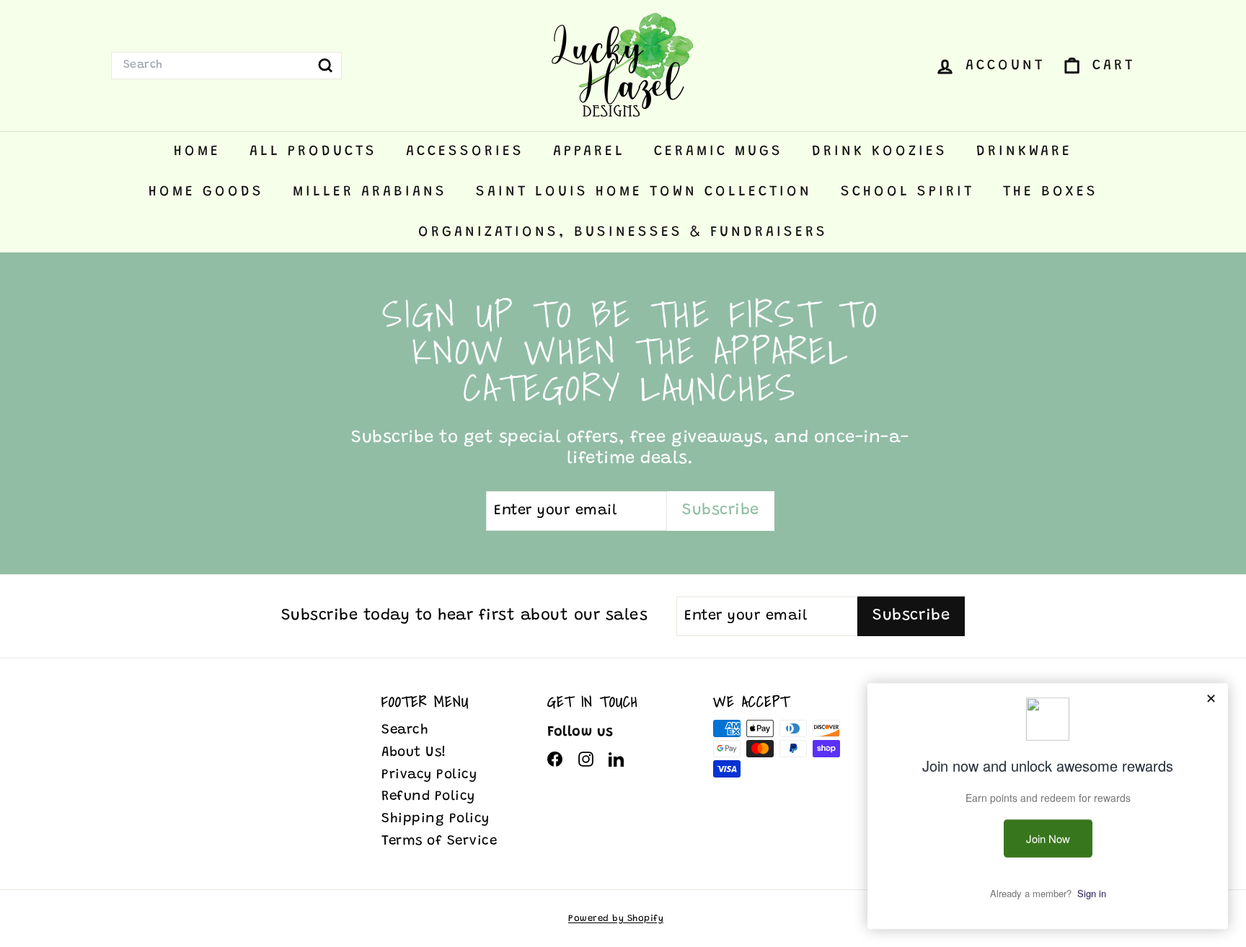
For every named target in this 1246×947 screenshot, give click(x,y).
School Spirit (907, 192)
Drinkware (1024, 151)
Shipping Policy (435, 819)
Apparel (589, 151)
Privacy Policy (429, 775)
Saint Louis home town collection (644, 192)
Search (404, 730)
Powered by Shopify (615, 918)
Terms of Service (439, 841)
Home (197, 151)
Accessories (465, 151)
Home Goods (206, 192)
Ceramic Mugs (718, 151)
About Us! (414, 752)
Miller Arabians (370, 192)
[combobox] (226, 65)
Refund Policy (428, 796)
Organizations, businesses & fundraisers (623, 232)
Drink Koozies (879, 151)
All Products (313, 151)
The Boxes (1050, 192)
